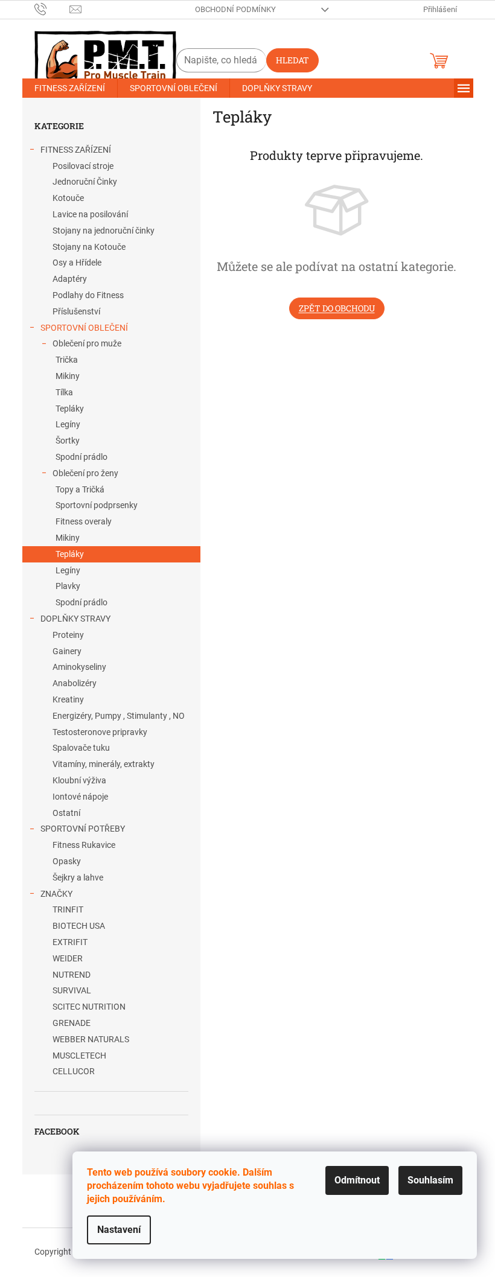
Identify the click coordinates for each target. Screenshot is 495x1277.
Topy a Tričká (80, 489)
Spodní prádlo (81, 457)
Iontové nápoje (80, 796)
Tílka (64, 392)
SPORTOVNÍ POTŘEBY (82, 828)
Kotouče (68, 198)
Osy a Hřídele (77, 262)
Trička (67, 360)
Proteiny (68, 635)
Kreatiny (68, 699)
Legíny (68, 424)
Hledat (292, 60)
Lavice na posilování (90, 214)
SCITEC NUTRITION (89, 1006)
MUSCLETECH (79, 1055)
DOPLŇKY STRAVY (75, 618)
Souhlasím (430, 1180)
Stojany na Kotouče (89, 247)
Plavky (68, 586)
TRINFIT (68, 909)
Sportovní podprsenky (97, 505)
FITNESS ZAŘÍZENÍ (75, 149)
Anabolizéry (75, 683)
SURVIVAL (72, 990)
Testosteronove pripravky (100, 732)
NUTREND (72, 974)
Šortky (68, 440)
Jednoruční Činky (85, 181)
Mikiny (68, 376)
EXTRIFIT (70, 942)
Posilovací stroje (83, 166)
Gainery (67, 651)
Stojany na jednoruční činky (104, 230)
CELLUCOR (74, 1071)
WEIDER (68, 958)
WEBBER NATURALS (91, 1039)
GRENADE (72, 1023)
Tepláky (70, 408)
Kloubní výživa (79, 780)
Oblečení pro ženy (85, 473)
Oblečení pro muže (87, 343)
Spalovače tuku (81, 748)
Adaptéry (70, 279)
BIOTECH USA (79, 926)
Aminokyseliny (79, 667)
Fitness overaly (84, 521)
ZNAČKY (56, 894)
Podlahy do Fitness (88, 295)
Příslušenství (76, 311)
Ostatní (66, 813)
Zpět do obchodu (337, 308)
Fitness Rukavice (84, 845)
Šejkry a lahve (78, 877)
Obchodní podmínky (235, 9)
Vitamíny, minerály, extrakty (104, 764)
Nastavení (119, 1229)
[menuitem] (69, 88)
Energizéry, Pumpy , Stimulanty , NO (119, 716)
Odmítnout (357, 1180)
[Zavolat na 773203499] (52, 8)
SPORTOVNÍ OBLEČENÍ (84, 328)
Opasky (67, 861)
